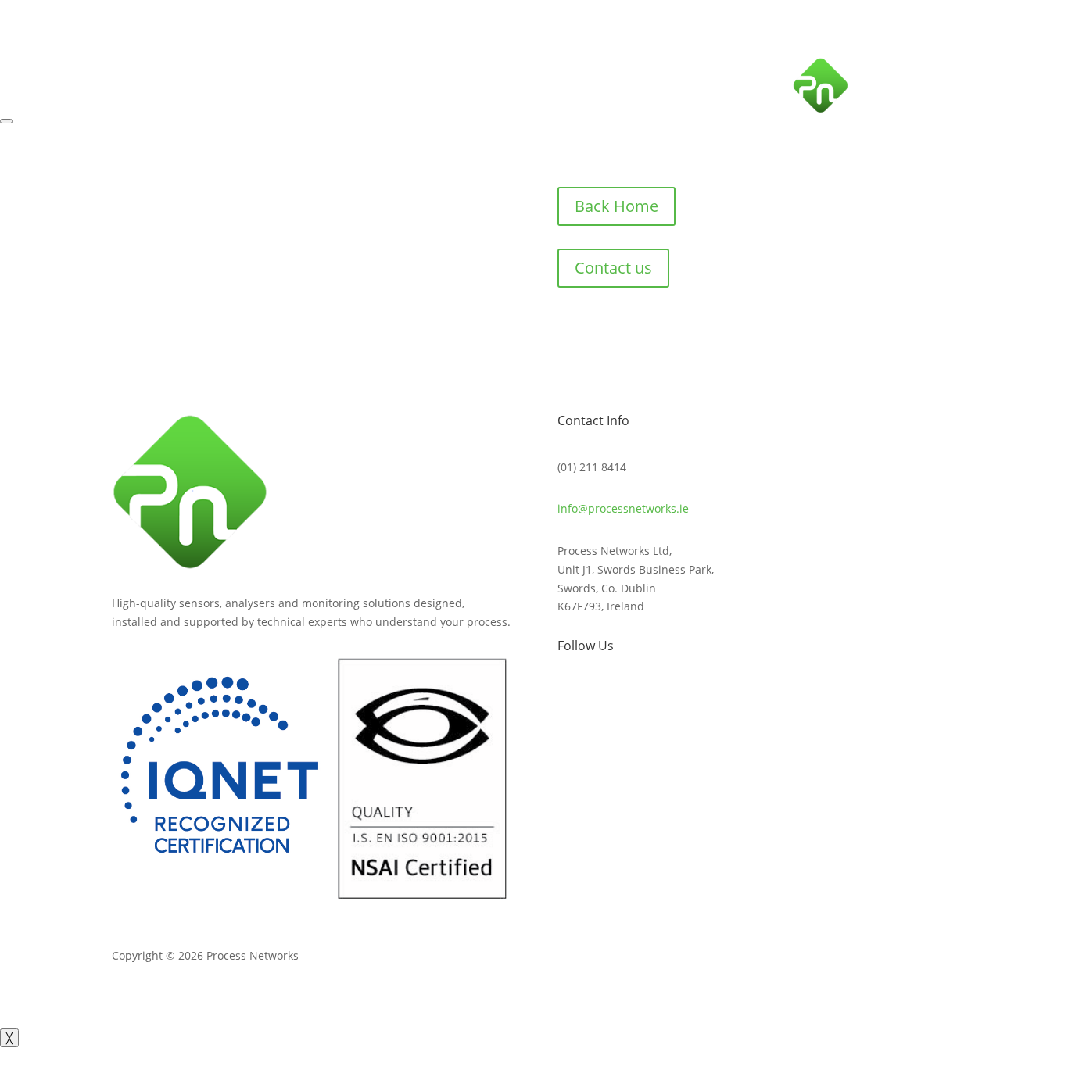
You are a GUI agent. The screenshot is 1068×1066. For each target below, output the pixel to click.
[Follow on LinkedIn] (1025, 63)
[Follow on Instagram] (993, 63)
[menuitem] (906, 93)
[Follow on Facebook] (931, 63)
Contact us (613, 267)
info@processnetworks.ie (623, 508)
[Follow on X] (962, 63)
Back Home (616, 205)
